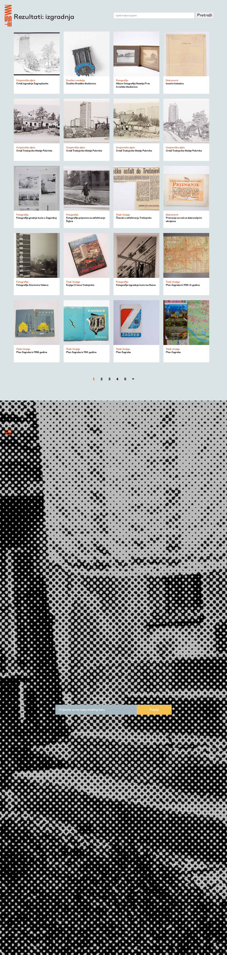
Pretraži (204, 15)
